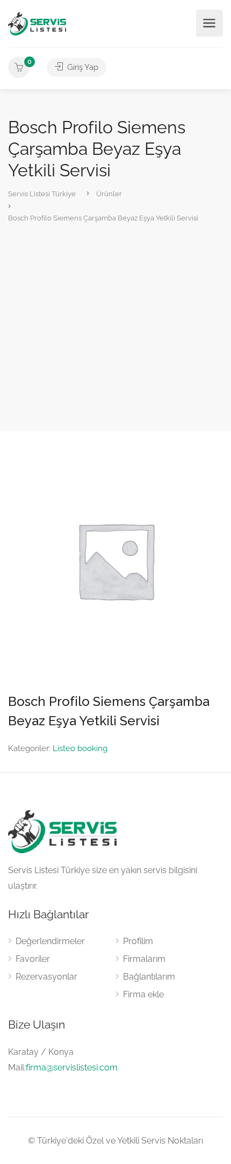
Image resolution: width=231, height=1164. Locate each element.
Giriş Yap (81, 67)
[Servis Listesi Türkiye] (37, 23)
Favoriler (33, 959)
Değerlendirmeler (50, 941)
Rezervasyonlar (46, 977)
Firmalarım (144, 959)
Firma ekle (143, 994)
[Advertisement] (115, 328)
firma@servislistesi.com (72, 1067)
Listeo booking (80, 748)
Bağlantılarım (149, 977)
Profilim (138, 941)
